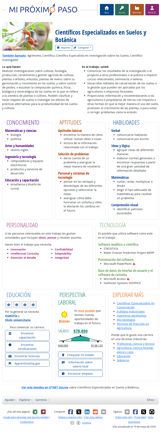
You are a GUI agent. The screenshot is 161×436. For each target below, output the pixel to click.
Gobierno (123, 360)
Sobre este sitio (123, 417)
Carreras (41, 400)
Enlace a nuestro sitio (70, 417)
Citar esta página (93, 417)
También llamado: (14, 55)
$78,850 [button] (80, 331)
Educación (123, 356)
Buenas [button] (64, 321)
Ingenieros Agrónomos (131, 315)
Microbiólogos (126, 320)
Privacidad (140, 417)
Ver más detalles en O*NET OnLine (45, 387)
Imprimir (65, 47)
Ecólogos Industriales (131, 311)
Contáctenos (27, 422)
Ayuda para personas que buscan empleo (26, 417)
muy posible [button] (86, 311)
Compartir (83, 47)
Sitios (150, 400)
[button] (134, 264)
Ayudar (9, 400)
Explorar (24, 400)
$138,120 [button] (97, 345)
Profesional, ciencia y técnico (136, 344)
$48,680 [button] (63, 345)
